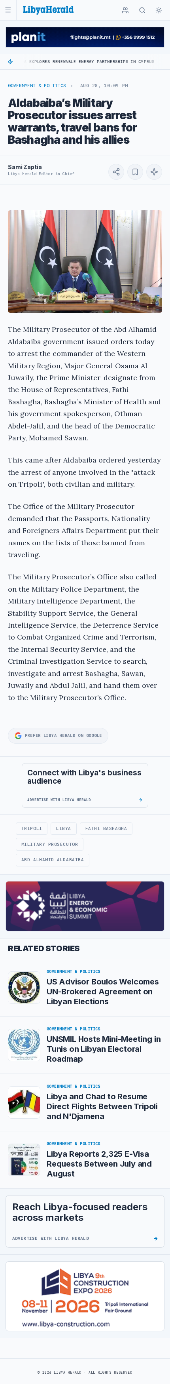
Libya (63, 828)
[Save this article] (135, 172)
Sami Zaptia (25, 167)
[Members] (125, 10)
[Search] (142, 10)
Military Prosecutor (49, 844)
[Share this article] (116, 172)
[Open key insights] (154, 172)
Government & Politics (37, 85)
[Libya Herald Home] (48, 10)
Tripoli (31, 828)
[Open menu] (8, 10)
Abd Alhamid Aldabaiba (52, 859)
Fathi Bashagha (106, 828)
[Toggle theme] (159, 10)
